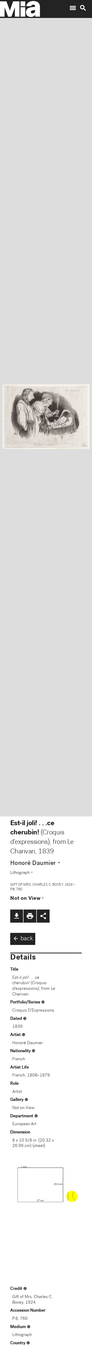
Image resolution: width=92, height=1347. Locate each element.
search (83, 8)
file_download (16, 916)
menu (73, 8)
